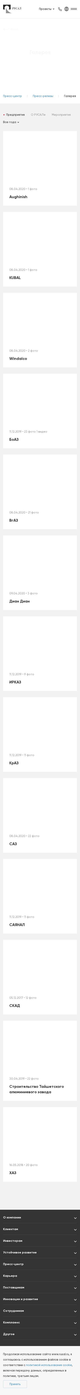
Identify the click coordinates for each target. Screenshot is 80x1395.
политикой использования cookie (49, 1365)
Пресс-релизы (43, 96)
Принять (15, 1384)
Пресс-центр (12, 96)
